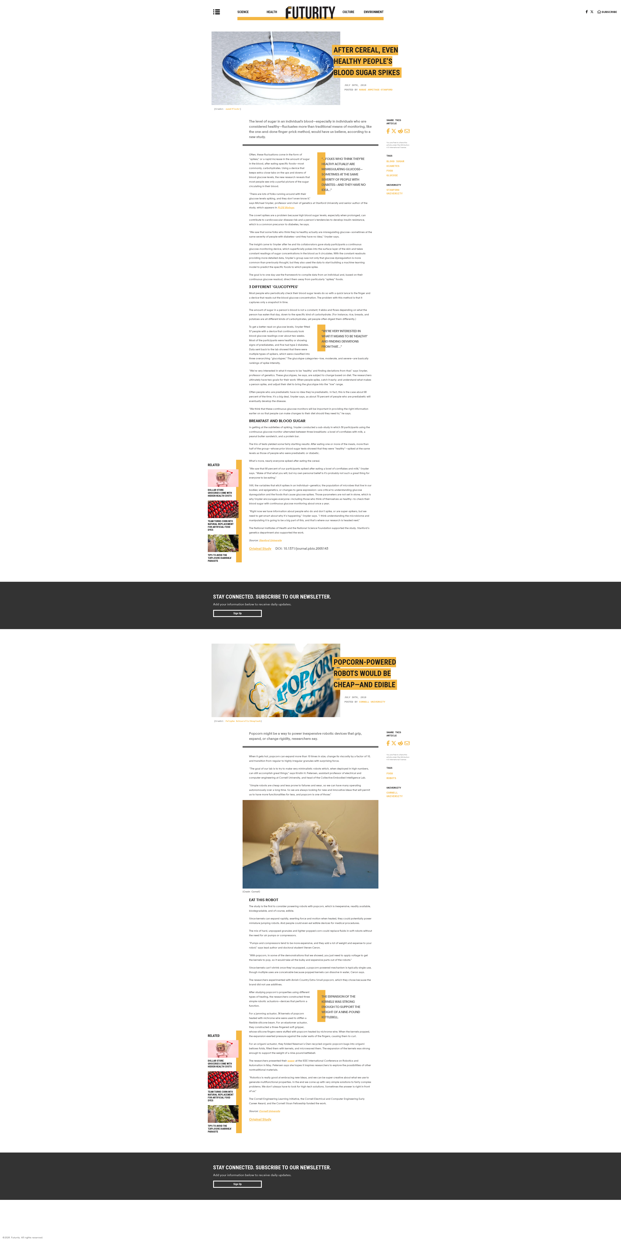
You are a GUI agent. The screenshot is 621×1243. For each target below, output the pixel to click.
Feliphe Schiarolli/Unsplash (243, 721)
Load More (310, 1211)
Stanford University (395, 192)
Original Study (260, 548)
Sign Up (237, 613)
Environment (374, 12)
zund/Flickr (233, 109)
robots (391, 778)
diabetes (393, 166)
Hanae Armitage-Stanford (375, 90)
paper (291, 1060)
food (390, 170)
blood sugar (395, 161)
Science (243, 12)
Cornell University (372, 702)
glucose (392, 175)
